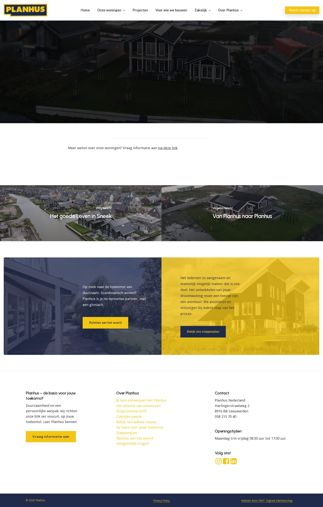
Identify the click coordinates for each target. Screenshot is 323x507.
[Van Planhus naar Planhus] (242, 213)
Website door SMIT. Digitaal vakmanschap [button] (267, 500)
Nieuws (161, 89)
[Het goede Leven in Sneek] (81, 213)
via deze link (168, 148)
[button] (105, 323)
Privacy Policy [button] (161, 500)
